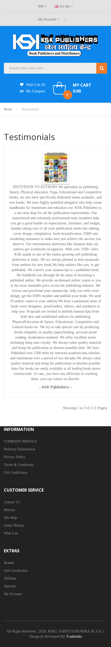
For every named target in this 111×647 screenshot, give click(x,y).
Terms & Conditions (19, 465)
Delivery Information (19, 449)
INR (41, 6)
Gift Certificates (15, 472)
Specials (10, 586)
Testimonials (30, 109)
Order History (14, 525)
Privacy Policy (14, 457)
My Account (47, 19)
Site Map (10, 518)
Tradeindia (74, 636)
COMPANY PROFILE (20, 441)
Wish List (11, 533)
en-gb (64, 6)
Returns (9, 510)
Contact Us (12, 502)
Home (8, 109)
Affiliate (10, 578)
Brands (9, 563)
